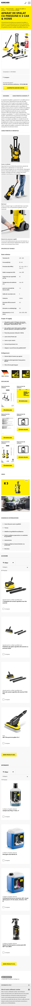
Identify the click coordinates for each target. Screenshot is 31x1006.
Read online (24, 429)
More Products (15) (9, 964)
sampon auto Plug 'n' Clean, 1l (11, 810)
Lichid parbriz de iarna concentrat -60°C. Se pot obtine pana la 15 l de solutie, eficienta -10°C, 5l (15, 899)
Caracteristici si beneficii (21, 96)
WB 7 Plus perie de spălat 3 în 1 (11, 737)
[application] (15, 487)
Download (8, 410)
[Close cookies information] (29, 989)
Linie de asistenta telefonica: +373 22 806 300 (15, 84)
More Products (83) (9, 754)
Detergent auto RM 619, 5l (10, 854)
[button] (6, 43)
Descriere (6, 96)
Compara (6, 77)
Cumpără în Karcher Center (15, 88)
